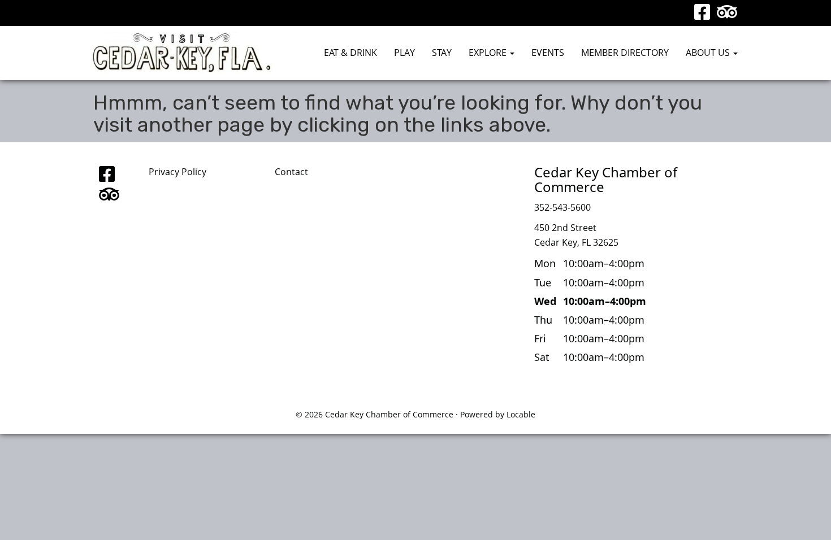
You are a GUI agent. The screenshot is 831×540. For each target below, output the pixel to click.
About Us (709, 52)
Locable (521, 414)
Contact (291, 172)
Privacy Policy (177, 172)
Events (547, 52)
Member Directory (625, 52)
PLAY (404, 52)
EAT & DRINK (350, 52)
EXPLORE (489, 52)
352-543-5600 (562, 207)
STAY (442, 52)
